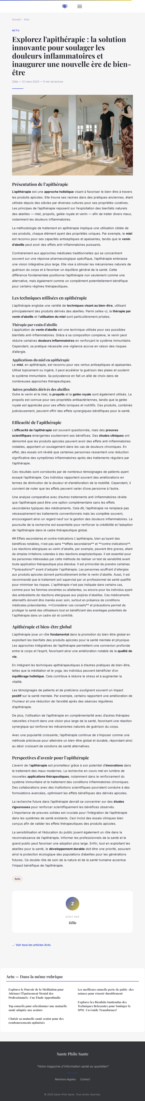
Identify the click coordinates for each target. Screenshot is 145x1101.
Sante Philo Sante (72, 1053)
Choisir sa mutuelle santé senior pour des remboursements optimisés (36, 1020)
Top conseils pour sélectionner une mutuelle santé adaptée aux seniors (37, 1008)
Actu (26, 19)
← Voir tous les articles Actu (31, 945)
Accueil (16, 19)
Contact (85, 1079)
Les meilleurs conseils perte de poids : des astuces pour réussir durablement (106, 991)
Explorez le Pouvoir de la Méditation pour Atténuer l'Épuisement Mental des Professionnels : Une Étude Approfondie (36, 993)
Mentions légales (65, 1079)
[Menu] (79, 6)
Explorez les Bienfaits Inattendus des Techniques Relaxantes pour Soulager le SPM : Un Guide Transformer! (104, 1006)
